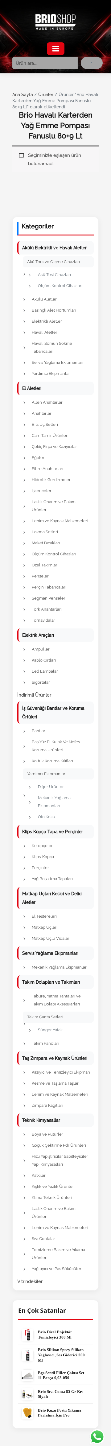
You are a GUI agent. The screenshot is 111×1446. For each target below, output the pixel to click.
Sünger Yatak (50, 1030)
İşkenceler (41, 490)
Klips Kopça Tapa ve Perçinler (52, 831)
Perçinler (40, 867)
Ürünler (45, 94)
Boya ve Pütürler (47, 1134)
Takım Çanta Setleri (45, 1017)
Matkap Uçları (44, 927)
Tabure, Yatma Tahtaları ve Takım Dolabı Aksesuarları (56, 1000)
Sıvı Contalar (43, 1238)
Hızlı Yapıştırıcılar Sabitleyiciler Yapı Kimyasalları (60, 1160)
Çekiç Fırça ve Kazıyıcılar (54, 446)
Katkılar (39, 1175)
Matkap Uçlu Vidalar (50, 938)
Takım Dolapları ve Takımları (51, 982)
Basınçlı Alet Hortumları (54, 310)
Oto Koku (46, 816)
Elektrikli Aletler (47, 321)
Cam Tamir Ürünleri (50, 435)
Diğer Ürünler (51, 786)
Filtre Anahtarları (47, 468)
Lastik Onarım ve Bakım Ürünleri (54, 505)
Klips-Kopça (43, 856)
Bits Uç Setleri (45, 424)
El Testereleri (44, 916)
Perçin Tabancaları (49, 587)
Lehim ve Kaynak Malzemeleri (60, 521)
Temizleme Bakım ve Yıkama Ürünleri (58, 1253)
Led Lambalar (45, 671)
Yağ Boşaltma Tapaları (52, 879)
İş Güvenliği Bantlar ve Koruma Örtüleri (53, 712)
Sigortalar (41, 682)
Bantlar (38, 731)
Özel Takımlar (44, 565)
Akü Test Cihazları (54, 274)
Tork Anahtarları (47, 609)
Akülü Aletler (44, 299)
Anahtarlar (41, 413)
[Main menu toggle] (55, 48)
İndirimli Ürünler (34, 695)
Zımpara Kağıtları (47, 1105)
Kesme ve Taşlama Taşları (56, 1083)
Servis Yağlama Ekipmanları (57, 362)
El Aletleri (31, 388)
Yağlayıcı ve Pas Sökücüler (56, 1268)
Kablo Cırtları (44, 660)
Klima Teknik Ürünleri (52, 1197)
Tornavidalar (43, 620)
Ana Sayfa (22, 94)
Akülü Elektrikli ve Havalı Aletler (54, 247)
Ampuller (41, 649)
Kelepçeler (42, 845)
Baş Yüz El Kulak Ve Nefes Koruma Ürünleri (56, 746)
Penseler (40, 576)
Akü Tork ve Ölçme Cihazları (53, 261)
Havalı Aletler (44, 332)
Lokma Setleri (45, 532)
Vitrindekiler (30, 1281)
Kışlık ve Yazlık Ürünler (53, 1186)
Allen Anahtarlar (47, 402)
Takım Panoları (45, 1043)
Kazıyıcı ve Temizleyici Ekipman (61, 1072)
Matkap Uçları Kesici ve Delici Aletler (52, 898)
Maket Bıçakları (46, 543)
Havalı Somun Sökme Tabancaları (52, 347)
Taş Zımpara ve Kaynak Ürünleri (54, 1058)
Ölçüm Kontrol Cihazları (60, 285)
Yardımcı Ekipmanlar (51, 373)
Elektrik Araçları (38, 635)
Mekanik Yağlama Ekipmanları (54, 801)
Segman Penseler (48, 598)
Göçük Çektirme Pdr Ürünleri (59, 1145)
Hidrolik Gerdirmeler (51, 479)
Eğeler (38, 457)
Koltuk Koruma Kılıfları (52, 761)
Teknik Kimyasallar (41, 1120)
